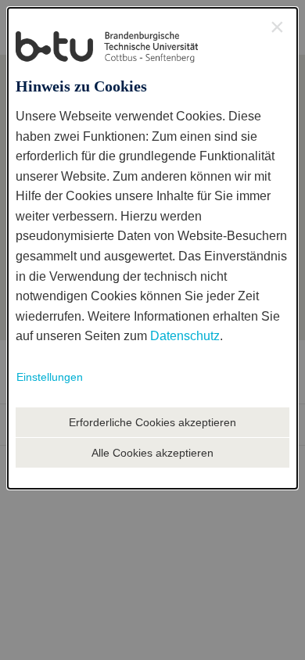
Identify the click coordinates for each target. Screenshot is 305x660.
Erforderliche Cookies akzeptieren (152, 422)
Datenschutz (185, 336)
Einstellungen (49, 377)
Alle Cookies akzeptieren (153, 453)
